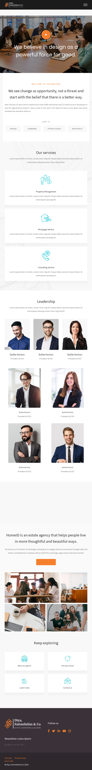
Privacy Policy (20, 758)
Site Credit (9, 761)
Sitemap (8, 758)
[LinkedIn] (59, 730)
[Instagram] (69, 730)
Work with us (77, 129)
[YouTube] (64, 730)
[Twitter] (53, 730)
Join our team (46, 562)
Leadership (32, 129)
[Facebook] (49, 730)
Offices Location (54, 129)
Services (13, 129)
